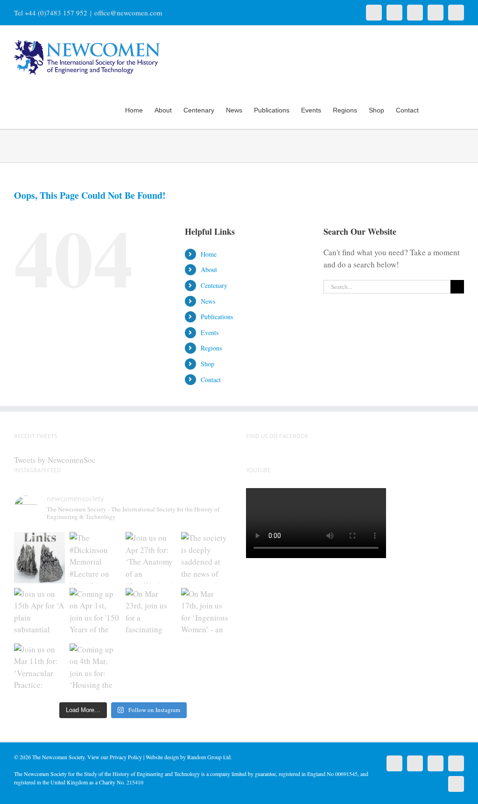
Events (209, 332)
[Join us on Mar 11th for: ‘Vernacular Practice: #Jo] (39, 668)
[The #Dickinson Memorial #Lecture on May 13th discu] (95, 557)
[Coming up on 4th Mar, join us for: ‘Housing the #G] (95, 668)
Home (209, 254)
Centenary (214, 285)
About (209, 269)
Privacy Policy (126, 757)
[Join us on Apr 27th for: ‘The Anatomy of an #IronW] (151, 557)
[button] (449, 109)
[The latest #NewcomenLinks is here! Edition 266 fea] (39, 557)
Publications (217, 316)
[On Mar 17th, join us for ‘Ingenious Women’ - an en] (206, 613)
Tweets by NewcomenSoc (55, 459)
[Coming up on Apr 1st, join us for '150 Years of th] (95, 613)
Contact (211, 379)
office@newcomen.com (128, 12)
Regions (211, 347)
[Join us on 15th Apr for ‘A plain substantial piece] (39, 613)
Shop (207, 363)
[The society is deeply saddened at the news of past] (206, 557)
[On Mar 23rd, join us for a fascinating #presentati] (151, 613)
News (208, 301)
